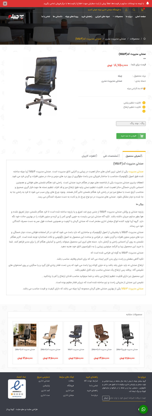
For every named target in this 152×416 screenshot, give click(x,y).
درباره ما (129, 16)
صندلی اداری (44, 381)
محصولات (119, 16)
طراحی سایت (32, 409)
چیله (120, 76)
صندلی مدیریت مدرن (115, 39)
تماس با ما (46, 16)
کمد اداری (45, 390)
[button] (134, 10)
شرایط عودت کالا (91, 381)
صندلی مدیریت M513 (132, 289)
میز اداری (70, 390)
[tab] (134, 156)
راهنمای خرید (86, 16)
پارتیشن (46, 386)
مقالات (71, 381)
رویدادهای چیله (71, 16)
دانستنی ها (57, 16)
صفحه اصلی (140, 16)
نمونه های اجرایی (102, 16)
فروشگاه (70, 386)
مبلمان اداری (68, 395)
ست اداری (45, 395)
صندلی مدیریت (136, 172)
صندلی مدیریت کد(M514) (88, 39)
